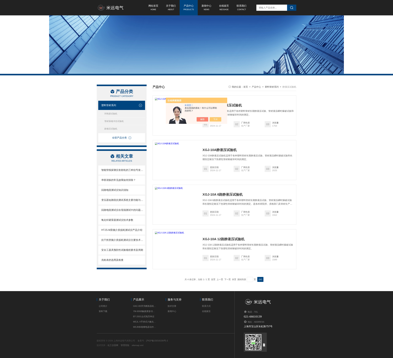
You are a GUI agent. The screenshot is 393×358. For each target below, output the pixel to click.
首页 (245, 87)
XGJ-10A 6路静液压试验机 (222, 194)
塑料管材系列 (108, 105)
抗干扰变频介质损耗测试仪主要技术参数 (123, 240)
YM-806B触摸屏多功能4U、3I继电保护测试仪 (144, 311)
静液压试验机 (110, 128)
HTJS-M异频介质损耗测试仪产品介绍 (121, 230)
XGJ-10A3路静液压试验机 (222, 105)
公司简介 (103, 306)
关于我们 (171, 7)
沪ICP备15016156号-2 (157, 340)
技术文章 (172, 306)
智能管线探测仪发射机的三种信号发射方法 (123, 170)
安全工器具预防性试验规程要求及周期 (122, 250)
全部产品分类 (119, 137)
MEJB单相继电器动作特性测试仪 (144, 327)
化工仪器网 (112, 345)
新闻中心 (206, 7)
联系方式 (206, 306)
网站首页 (153, 7)
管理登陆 (125, 345)
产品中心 (188, 7)
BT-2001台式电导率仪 (143, 316)
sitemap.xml (137, 345)
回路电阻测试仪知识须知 (114, 190)
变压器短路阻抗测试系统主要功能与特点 (123, 200)
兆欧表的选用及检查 (112, 260)
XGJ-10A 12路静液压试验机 (223, 239)
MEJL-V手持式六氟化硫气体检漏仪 (144, 321)
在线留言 (224, 7)
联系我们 (241, 7)
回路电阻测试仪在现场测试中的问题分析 (123, 210)
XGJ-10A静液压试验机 (219, 150)
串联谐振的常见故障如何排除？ (118, 180)
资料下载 (103, 311)
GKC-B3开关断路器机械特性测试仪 (144, 306)
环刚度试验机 (110, 113)
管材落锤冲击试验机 (114, 121)
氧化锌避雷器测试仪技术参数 (117, 220)
